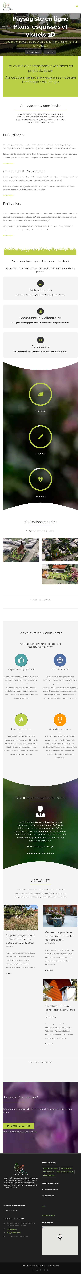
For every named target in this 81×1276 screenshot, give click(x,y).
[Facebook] (4, 1204)
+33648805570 (12, 1223)
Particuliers (12, 203)
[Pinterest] (14, 1204)
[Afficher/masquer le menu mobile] (77, 6)
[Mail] (7, 1204)
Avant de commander (50, 1162)
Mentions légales (48, 1209)
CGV (43, 1200)
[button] (60, 1230)
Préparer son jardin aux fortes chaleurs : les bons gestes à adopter (20, 932)
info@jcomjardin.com (14, 1226)
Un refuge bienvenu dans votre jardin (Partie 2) (60, 1003)
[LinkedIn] (17, 1204)
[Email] (37, 1264)
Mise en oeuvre (48, 1165)
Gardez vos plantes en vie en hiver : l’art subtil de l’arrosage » (59, 929)
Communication (66, 1162)
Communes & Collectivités (24, 171)
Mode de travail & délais (65, 1165)
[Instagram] (10, 1204)
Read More (9, 967)
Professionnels (14, 135)
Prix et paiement (49, 1169)
